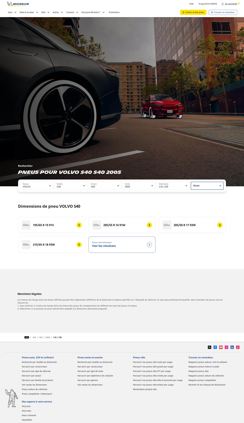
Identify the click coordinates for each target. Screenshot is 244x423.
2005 (48, 337)
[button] (50, 186)
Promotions (114, 12)
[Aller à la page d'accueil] (18, 3)
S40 (34, 337)
